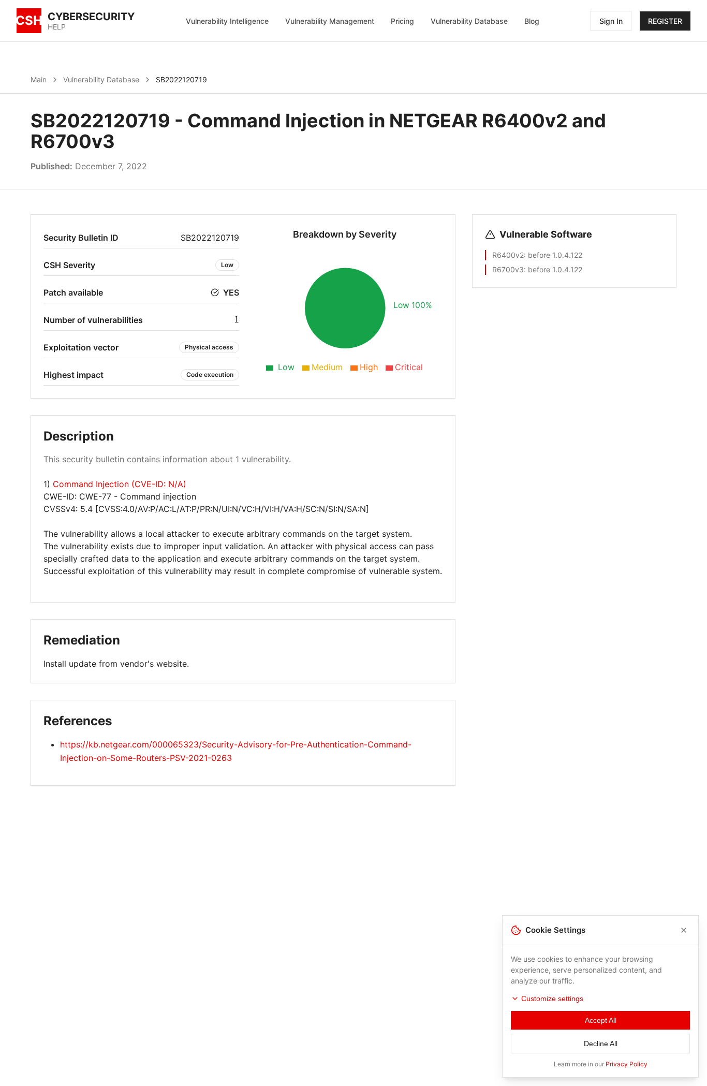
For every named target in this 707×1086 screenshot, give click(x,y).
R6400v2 (508, 255)
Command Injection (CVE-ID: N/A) (119, 484)
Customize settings (552, 998)
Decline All (600, 1043)
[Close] (683, 930)
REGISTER (665, 21)
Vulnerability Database (469, 21)
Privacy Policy (626, 1064)
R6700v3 (508, 269)
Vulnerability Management (329, 21)
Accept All (600, 1020)
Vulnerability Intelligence (227, 21)
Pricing (402, 21)
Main (39, 79)
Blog (531, 21)
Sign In (611, 21)
